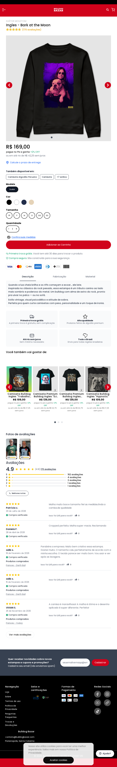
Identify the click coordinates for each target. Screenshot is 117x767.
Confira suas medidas (24, 237)
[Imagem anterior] (9, 85)
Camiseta (47, 177)
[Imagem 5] (65, 137)
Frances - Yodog (14, 623)
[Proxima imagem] (108, 85)
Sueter (12, 189)
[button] (4, 9)
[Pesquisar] (108, 9)
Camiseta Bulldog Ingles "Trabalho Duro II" (19, 395)
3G (47, 215)
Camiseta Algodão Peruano (22, 177)
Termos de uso (13, 701)
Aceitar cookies (58, 760)
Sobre (8, 696)
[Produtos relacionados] (55, 422)
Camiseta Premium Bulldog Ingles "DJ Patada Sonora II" (45, 395)
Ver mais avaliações (20, 634)
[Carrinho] (113, 9)
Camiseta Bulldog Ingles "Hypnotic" (97, 395)
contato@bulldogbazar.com (19, 737)
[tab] (28, 277)
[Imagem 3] (58, 137)
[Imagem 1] (52, 137)
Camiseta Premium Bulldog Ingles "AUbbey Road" (71, 395)
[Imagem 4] (62, 137)
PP (9, 215)
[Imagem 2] (55, 137)
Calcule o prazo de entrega (25, 162)
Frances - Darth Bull (16, 565)
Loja (7, 692)
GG (39, 215)
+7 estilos (62, 177)
